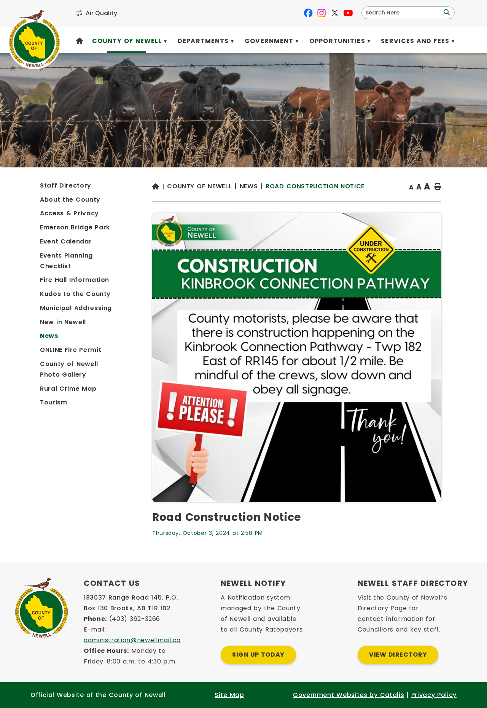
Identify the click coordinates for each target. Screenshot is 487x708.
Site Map (229, 694)
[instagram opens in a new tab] (321, 13)
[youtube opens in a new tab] (348, 13)
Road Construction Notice (315, 186)
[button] (446, 12)
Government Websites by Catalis (348, 694)
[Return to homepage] (159, 187)
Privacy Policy (434, 694)
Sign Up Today (258, 654)
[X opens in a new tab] (334, 13)
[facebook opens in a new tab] (308, 13)
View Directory (398, 654)
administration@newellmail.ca (132, 640)
